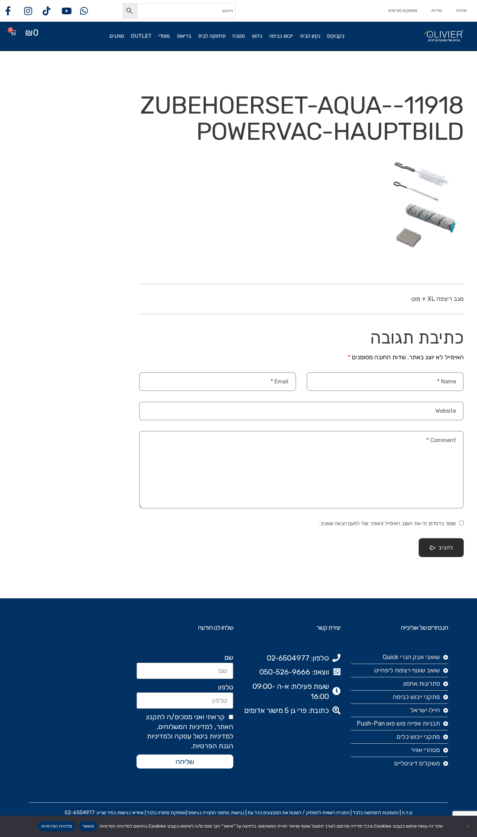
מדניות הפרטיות (56, 826)
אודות (461, 10)
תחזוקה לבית (212, 36)
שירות (436, 10)
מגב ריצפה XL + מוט (437, 299)
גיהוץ (257, 36)
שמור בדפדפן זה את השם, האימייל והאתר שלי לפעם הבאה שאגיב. (387, 523)
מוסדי (164, 36)
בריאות (184, 36)
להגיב (446, 547)
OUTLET (141, 36)
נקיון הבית (310, 36)
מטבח (239, 36)
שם (228, 657)
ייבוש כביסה (281, 36)
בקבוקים (335, 36)
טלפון (225, 687)
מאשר (88, 826)
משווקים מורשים (402, 10)
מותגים (117, 36)
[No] (468, 826)
